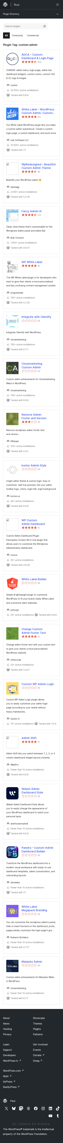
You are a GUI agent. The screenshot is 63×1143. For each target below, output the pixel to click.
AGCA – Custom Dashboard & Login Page (38, 56)
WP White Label (32, 262)
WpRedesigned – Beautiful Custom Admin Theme (39, 166)
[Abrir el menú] (58, 4)
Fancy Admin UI (31, 211)
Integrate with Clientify (36, 316)
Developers (9, 1055)
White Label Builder (34, 579)
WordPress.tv (12, 1060)
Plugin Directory (11, 14)
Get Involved (40, 1044)
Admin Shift (29, 738)
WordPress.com (13, 1070)
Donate (38, 1055)
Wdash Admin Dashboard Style (32, 790)
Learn (6, 1044)
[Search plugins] (44, 26)
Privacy (7, 1034)
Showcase (39, 1018)
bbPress (9, 1081)
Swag (37, 1060)
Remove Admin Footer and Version (34, 416)
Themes (37, 1023)
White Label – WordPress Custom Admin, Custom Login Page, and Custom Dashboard (38, 111)
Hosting (7, 1028)
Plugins (37, 1028)
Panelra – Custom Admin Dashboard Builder (37, 849)
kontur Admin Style (34, 465)
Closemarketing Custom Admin (32, 365)
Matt (7, 1076)
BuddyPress (11, 1086)
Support (7, 1049)
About (6, 1018)
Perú (12, 1100)
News (6, 1023)
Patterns (38, 1034)
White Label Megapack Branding (34, 908)
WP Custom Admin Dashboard (33, 522)
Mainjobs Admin (32, 961)
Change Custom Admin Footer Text (34, 630)
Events (37, 1049)
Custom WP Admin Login (38, 684)
